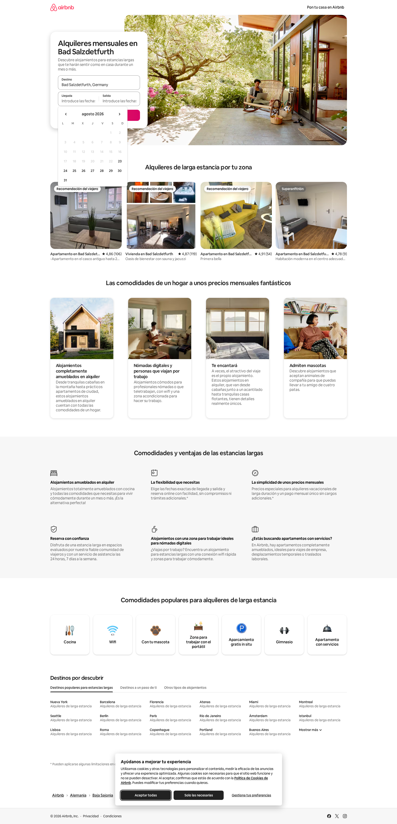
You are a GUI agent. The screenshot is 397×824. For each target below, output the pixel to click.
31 (65, 180)
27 (92, 171)
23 (120, 161)
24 (65, 171)
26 (83, 171)
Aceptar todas (146, 795)
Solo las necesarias (198, 795)
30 (120, 171)
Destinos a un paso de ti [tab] (138, 688)
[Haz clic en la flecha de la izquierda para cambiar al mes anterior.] (66, 114)
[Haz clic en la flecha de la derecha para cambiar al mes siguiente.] (119, 114)
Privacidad (91, 816)
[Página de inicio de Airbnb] (62, 7)
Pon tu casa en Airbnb (325, 7)
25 (74, 171)
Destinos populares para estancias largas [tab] (81, 688)
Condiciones (112, 816)
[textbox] (78, 101)
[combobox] (99, 84)
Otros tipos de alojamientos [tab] (185, 688)
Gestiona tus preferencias (251, 795)
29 (111, 171)
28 (102, 171)
